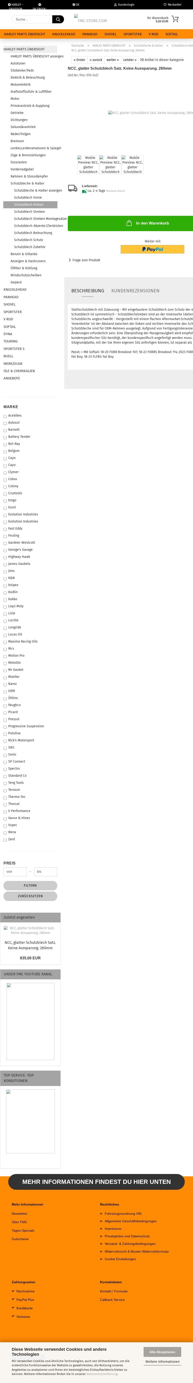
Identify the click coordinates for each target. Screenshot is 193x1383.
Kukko (12, 599)
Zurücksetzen (30, 896)
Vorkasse (23, 1317)
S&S (11, 747)
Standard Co (17, 776)
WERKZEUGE (13, 364)
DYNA (8, 334)
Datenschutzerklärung (101, 1374)
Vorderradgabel (22, 169)
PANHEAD (89, 34)
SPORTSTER (133, 34)
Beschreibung (87, 290)
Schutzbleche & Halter (27, 183)
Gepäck (16, 282)
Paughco (14, 705)
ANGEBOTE (12, 378)
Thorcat (14, 804)
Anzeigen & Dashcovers (28, 261)
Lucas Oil (15, 634)
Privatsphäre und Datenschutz (127, 1236)
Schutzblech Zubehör (29, 247)
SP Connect (16, 762)
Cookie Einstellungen (120, 1259)
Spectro (14, 769)
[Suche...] (58, 19)
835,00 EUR (30, 958)
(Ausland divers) (115, 191)
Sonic (12, 754)
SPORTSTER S (14, 349)
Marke (11, 407)
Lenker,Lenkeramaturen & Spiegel (34, 148)
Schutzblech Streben (29, 212)
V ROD (153, 34)
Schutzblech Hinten (28, 205)
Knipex (13, 585)
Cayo (12, 458)
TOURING (10, 341)
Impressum (113, 1228)
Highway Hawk (19, 557)
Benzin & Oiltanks (24, 254)
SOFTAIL (171, 34)
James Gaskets (19, 564)
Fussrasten (19, 162)
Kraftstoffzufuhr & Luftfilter (31, 92)
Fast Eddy (15, 529)
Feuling (13, 536)
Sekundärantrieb (23, 127)
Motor (15, 99)
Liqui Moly (16, 606)
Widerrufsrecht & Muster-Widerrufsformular (137, 1251)
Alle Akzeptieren (162, 1352)
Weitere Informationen (162, 1362)
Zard (11, 839)
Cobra (12, 479)
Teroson (14, 790)
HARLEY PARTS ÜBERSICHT (24, 34)
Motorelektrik (21, 85)
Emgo (12, 500)
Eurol (12, 507)
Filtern (30, 886)
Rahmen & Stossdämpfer (29, 176)
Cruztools (15, 493)
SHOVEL (111, 34)
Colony (13, 486)
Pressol (13, 719)
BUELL (8, 356)
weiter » (113, 60)
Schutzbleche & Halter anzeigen (35, 191)
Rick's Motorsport (21, 740)
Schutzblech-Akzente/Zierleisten (35, 226)
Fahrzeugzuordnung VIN (123, 1213)
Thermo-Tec (17, 797)
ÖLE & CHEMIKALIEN (19, 371)
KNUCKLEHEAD (63, 34)
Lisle (11, 613)
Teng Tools (16, 783)
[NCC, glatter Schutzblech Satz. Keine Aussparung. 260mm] (30, 930)
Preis (10, 863)
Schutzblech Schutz (28, 240)
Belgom (14, 451)
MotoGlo (14, 663)
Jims (11, 571)
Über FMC (19, 1222)
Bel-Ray (14, 444)
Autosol (14, 423)
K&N (11, 578)
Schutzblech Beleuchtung (33, 233)
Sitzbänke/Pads (22, 70)
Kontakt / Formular (114, 1291)
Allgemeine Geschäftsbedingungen (131, 1221)
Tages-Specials (23, 1230)
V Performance (19, 811)
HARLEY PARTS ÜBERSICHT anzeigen (34, 56)
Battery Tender (19, 437)
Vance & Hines (19, 818)
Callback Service (112, 1300)
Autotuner (18, 63)
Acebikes (15, 416)
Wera (12, 832)
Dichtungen (19, 120)
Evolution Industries (23, 514)
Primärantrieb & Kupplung (30, 106)
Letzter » (130, 60)
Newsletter (20, 1213)
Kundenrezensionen (135, 290)
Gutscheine (20, 1239)
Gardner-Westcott (21, 543)
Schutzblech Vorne (28, 198)
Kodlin (13, 592)
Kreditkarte (24, 1308)
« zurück (96, 60)
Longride (14, 627)
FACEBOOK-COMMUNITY (40, 8)
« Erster (79, 60)
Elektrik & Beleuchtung (28, 78)
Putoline (14, 733)
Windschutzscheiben (26, 275)
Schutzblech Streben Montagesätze (35, 219)
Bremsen (17, 141)
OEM (11, 691)
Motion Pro (16, 656)
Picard (13, 712)
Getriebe (17, 113)
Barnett (14, 430)
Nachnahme (25, 1291)
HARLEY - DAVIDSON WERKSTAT (16, 6)
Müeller (14, 677)
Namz (12, 684)
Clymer (13, 472)
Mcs (11, 649)
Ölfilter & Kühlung (24, 268)
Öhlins (13, 698)
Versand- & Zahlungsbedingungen (130, 1244)
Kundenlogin (125, 4)
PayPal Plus (25, 1300)
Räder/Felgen (21, 134)
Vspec (12, 825)
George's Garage (20, 550)
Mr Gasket (15, 670)
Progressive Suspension (26, 726)
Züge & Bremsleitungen (28, 155)
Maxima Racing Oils (23, 641)
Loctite (13, 620)
